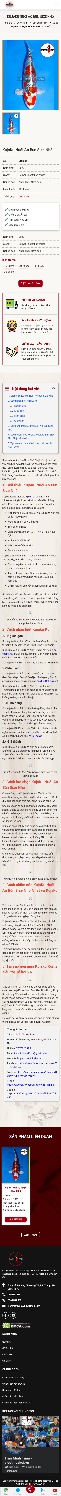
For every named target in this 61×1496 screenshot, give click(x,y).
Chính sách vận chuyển (13, 1384)
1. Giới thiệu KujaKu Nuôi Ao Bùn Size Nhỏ (30, 395)
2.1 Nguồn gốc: (18, 405)
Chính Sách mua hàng (13, 1377)
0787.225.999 (23, 1048)
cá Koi (31, 496)
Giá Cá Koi (7, 1361)
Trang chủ (7, 22)
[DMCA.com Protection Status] (16, 1324)
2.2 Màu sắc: (17, 410)
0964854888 (14, 1294)
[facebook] (5, 1315)
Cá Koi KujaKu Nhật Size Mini (15, 1189)
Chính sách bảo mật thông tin (16, 1402)
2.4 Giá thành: (17, 420)
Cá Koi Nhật (22, 22)
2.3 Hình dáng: (17, 415)
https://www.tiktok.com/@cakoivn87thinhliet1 (32, 1084)
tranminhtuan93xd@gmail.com (30, 1053)
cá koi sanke (35, 736)
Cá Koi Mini (7, 1354)
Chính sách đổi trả (11, 1390)
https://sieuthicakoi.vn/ (30, 1058)
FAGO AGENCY (38, 1484)
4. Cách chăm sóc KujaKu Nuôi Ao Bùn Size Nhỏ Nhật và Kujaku (31, 436)
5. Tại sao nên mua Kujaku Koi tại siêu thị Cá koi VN (30, 445)
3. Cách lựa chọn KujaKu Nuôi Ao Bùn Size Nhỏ (30, 427)
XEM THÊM (30, 1234)
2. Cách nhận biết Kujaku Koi (23, 400)
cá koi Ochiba (45, 681)
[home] (9, 4)
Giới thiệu (6, 1342)
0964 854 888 (14, 1300)
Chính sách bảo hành (12, 1396)
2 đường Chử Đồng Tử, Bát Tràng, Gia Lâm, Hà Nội (31, 1287)
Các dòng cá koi (40, 22)
